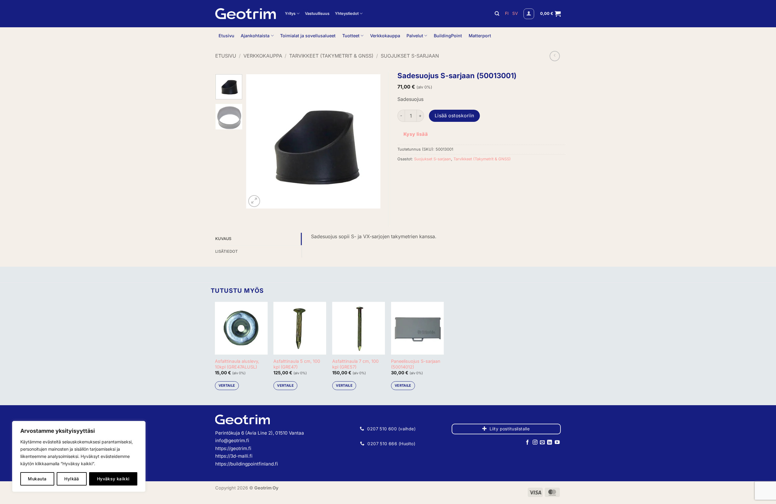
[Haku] (497, 13)
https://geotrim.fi (233, 448)
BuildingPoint (448, 35)
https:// (222, 464)
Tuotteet (351, 35)
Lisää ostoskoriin (454, 115)
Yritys (290, 13)
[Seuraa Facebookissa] (527, 442)
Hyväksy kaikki (113, 478)
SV (515, 13)
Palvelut (414, 35)
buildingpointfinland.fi (254, 464)
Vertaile (227, 385)
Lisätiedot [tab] (226, 251)
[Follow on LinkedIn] (549, 442)
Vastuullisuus (317, 13)
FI (507, 13)
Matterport (480, 35)
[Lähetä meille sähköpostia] (542, 442)
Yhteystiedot (347, 13)
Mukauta (37, 478)
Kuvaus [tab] (223, 238)
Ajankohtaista (255, 35)
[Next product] (555, 56)
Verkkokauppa (385, 35)
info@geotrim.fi (232, 440)
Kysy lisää (415, 134)
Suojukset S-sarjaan (410, 56)
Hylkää (71, 478)
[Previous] (256, 141)
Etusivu (226, 35)
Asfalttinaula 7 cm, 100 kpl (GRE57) (355, 364)
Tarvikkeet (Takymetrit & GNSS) (331, 56)
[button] (528, 13)
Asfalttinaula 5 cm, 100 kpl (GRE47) (296, 364)
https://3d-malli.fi (234, 456)
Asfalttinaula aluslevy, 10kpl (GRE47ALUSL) (237, 364)
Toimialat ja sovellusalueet (308, 35)
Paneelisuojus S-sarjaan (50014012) (415, 364)
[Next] (370, 141)
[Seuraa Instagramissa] (534, 442)
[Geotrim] (245, 13)
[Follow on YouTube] (557, 442)
